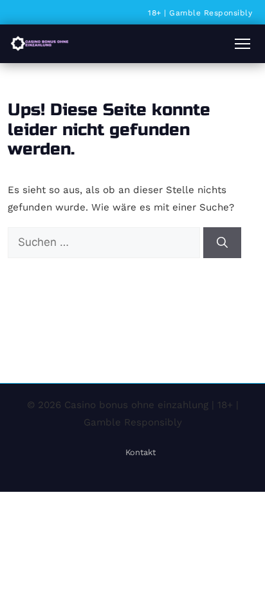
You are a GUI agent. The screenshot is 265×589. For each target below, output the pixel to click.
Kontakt (140, 452)
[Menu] (242, 43)
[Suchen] (222, 242)
